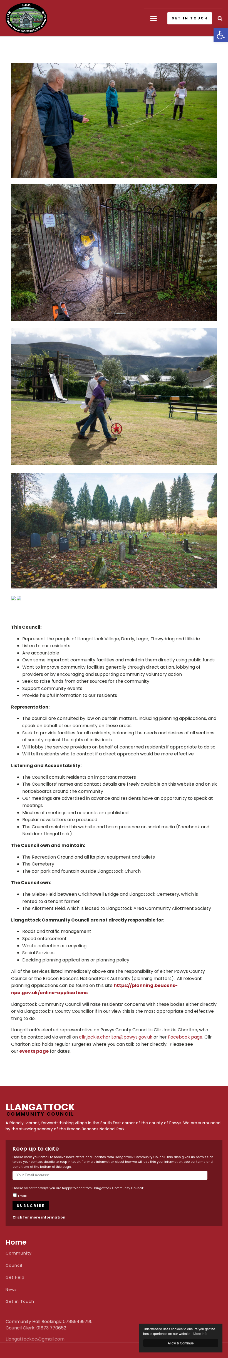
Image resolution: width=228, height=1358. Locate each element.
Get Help (15, 1277)
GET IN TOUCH (190, 18)
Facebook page (185, 1037)
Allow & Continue (181, 1343)
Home (16, 1242)
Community (19, 1253)
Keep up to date (36, 1149)
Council (14, 1265)
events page (34, 1051)
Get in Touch (20, 1301)
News (11, 1290)
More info (200, 1333)
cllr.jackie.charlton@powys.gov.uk (115, 1037)
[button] (221, 35)
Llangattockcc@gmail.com (19, 1339)
